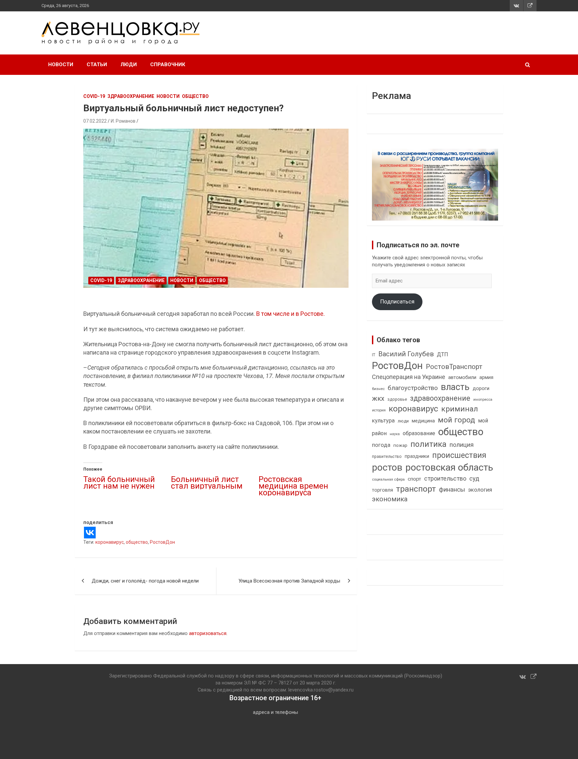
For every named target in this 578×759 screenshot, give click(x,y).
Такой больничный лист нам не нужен (119, 483)
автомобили (462, 377)
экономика (389, 499)
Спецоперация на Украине (408, 376)
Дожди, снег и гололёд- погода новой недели (146, 581)
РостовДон (162, 542)
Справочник (167, 64)
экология (480, 490)
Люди (128, 64)
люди (403, 420)
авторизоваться (207, 633)
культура (383, 420)
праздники (417, 456)
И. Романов (123, 121)
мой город (456, 419)
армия (486, 377)
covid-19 (94, 96)
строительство (445, 478)
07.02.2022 (95, 121)
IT (373, 355)
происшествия (459, 455)
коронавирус (109, 542)
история (379, 410)
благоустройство (413, 388)
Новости (60, 64)
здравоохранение (440, 398)
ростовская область (449, 467)
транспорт (416, 489)
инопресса (482, 399)
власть (455, 387)
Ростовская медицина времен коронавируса (293, 486)
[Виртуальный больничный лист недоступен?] (216, 208)
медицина (423, 421)
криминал (459, 408)
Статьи (97, 64)
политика (428, 444)
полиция (462, 444)
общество (137, 542)
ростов (387, 467)
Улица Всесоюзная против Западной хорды (289, 581)
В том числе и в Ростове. (290, 313)
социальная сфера (388, 479)
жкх (378, 398)
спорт (414, 479)
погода (381, 445)
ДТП (442, 354)
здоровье (397, 399)
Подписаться (397, 301)
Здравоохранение (130, 96)
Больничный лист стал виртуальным (207, 483)
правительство (387, 456)
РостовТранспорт (454, 367)
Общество (195, 96)
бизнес (378, 388)
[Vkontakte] (90, 532)
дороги (481, 388)
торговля (382, 490)
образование (419, 433)
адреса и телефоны (275, 712)
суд (474, 478)
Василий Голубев (406, 354)
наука (395, 434)
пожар (400, 445)
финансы (452, 489)
